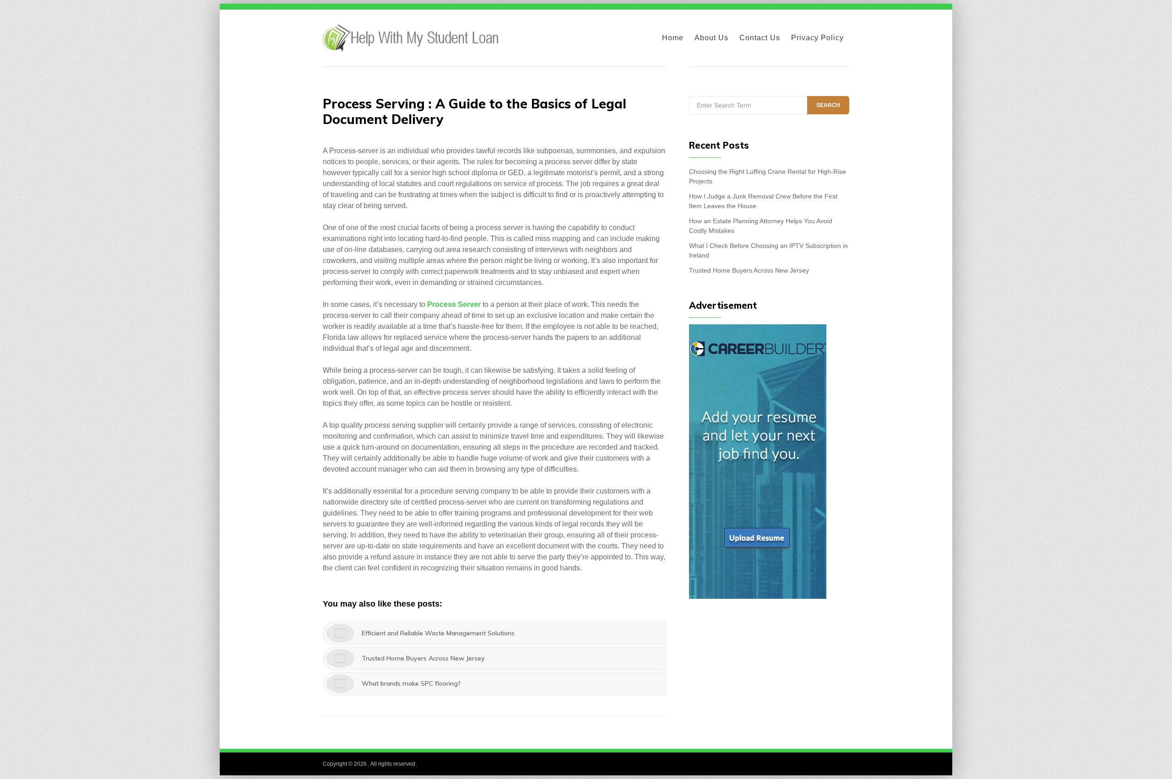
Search (828, 105)
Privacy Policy (817, 38)
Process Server (454, 304)
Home (673, 38)
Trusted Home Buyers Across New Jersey (749, 270)
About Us (711, 38)
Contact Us (759, 38)
